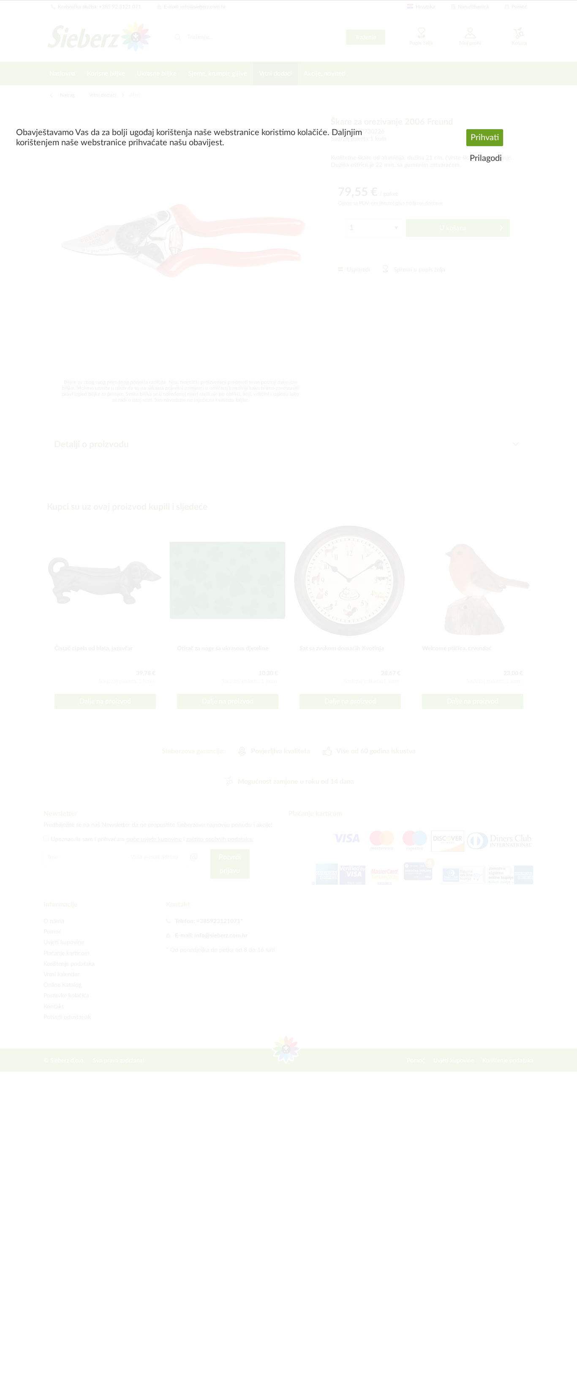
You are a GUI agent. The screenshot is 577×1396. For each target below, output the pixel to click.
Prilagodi (486, 158)
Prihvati (485, 137)
